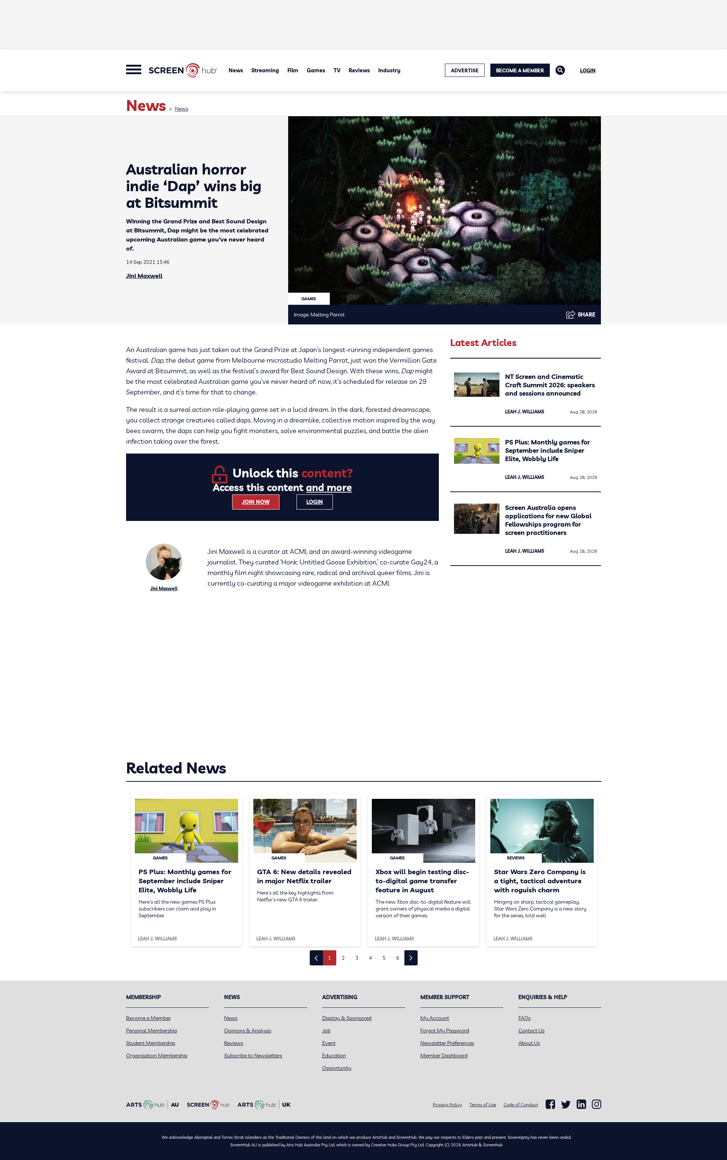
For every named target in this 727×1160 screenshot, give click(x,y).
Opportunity (336, 1068)
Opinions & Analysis (247, 1030)
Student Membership (150, 1043)
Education (334, 1055)
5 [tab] (383, 957)
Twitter (566, 1105)
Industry (389, 70)
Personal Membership (151, 1030)
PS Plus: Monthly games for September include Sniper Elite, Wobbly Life (547, 450)
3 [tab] (356, 957)
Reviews (359, 70)
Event (328, 1043)
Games (316, 70)
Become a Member (520, 70)
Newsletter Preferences (447, 1043)
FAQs (524, 1018)
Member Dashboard (444, 1055)
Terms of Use (483, 1104)
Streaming (265, 70)
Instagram (596, 1104)
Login (588, 70)
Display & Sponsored (346, 1018)
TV (337, 70)
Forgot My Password (444, 1030)
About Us (529, 1043)
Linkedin (581, 1104)
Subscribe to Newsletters (253, 1055)
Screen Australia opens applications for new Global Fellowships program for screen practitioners (548, 520)
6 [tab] (397, 957)
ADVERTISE (465, 70)
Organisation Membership (156, 1055)
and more (329, 487)
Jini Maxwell (144, 275)
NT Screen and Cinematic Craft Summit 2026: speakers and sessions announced (550, 385)
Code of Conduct (521, 1104)
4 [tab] (370, 957)
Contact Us (531, 1030)
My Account (434, 1018)
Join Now (256, 502)
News (236, 70)
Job (326, 1030)
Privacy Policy (447, 1104)
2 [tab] (343, 957)
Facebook (550, 1104)
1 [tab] (329, 957)
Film (292, 70)
